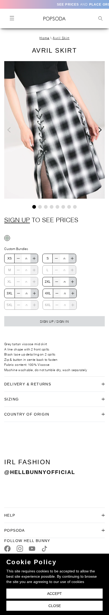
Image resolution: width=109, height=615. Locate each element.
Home (44, 38)
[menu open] (11, 18)
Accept (54, 593)
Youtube (32, 548)
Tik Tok (44, 548)
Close (54, 606)
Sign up (17, 219)
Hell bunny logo (54, 18)
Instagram (20, 548)
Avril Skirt (61, 38)
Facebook (7, 548)
